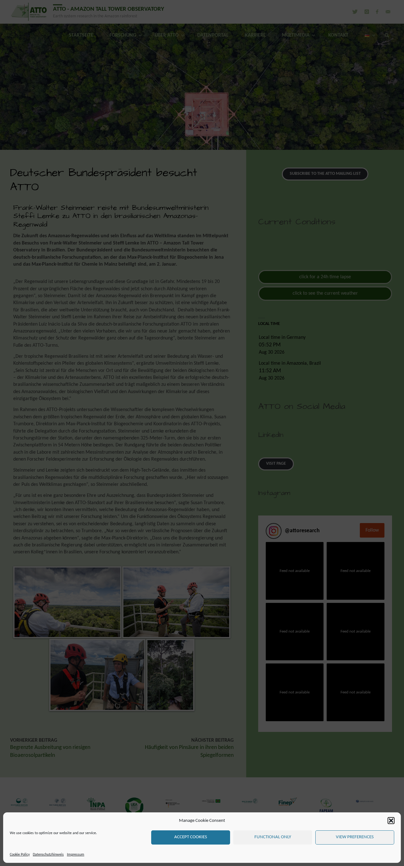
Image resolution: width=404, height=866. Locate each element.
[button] (391, 820)
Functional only (272, 837)
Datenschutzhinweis (48, 855)
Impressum (75, 855)
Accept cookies (190, 837)
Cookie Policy (20, 855)
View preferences (355, 837)
